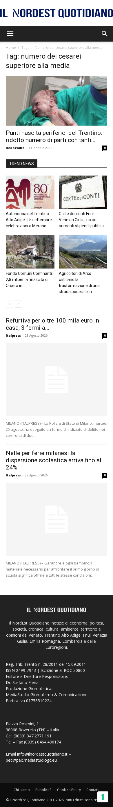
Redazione (15, 148)
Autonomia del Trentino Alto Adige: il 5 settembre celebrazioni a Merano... (29, 219)
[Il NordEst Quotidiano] (56, 13)
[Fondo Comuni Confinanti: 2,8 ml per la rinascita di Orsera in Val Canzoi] (30, 252)
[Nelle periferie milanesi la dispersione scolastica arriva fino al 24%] (56, 519)
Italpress (13, 335)
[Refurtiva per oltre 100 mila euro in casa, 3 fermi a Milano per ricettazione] (56, 379)
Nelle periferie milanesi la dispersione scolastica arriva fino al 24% (53, 460)
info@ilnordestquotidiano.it (42, 754)
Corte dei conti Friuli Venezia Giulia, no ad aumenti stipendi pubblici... (83, 219)
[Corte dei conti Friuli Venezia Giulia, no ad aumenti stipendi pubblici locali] (83, 192)
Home (11, 47)
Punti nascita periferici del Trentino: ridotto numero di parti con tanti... (54, 136)
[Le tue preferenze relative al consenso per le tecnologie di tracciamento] (102, 796)
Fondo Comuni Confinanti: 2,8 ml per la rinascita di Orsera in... (29, 279)
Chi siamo (22, 789)
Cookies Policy (69, 789)
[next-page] (18, 304)
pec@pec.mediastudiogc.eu (31, 760)
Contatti (92, 789)
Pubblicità (43, 789)
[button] (10, 34)
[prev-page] (9, 304)
